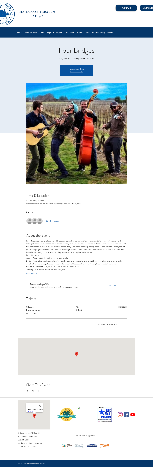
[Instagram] (120, 414)
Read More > (31, 274)
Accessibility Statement (27, 446)
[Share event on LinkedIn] (39, 391)
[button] (42, 32)
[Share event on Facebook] (27, 391)
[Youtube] (132, 414)
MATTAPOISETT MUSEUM (37, 12)
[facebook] (126, 414)
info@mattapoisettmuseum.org (30, 443)
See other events (76, 71)
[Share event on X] (33, 391)
